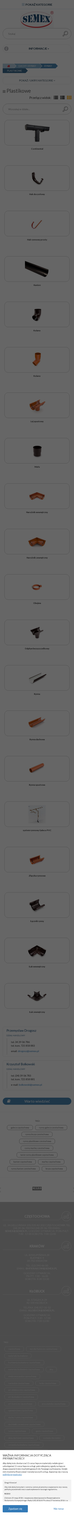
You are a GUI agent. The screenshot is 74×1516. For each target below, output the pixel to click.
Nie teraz (59, 1508)
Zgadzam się (15, 1508)
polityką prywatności (12, 1474)
